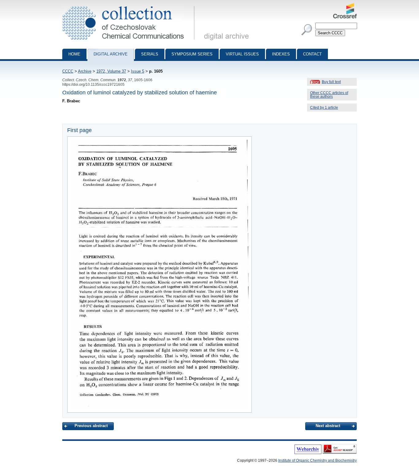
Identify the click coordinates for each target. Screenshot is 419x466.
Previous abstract (91, 425)
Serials (149, 54)
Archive (84, 71)
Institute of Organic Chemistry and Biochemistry (317, 460)
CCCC (67, 71)
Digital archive (111, 54)
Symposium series (192, 54)
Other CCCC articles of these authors (329, 94)
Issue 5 (137, 71)
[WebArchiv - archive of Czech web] (307, 453)
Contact (312, 54)
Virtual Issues (242, 54)
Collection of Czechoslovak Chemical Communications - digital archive (130, 5)
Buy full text (331, 82)
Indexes (281, 54)
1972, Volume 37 (111, 71)
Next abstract (328, 425)
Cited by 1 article (324, 107)
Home (74, 54)
